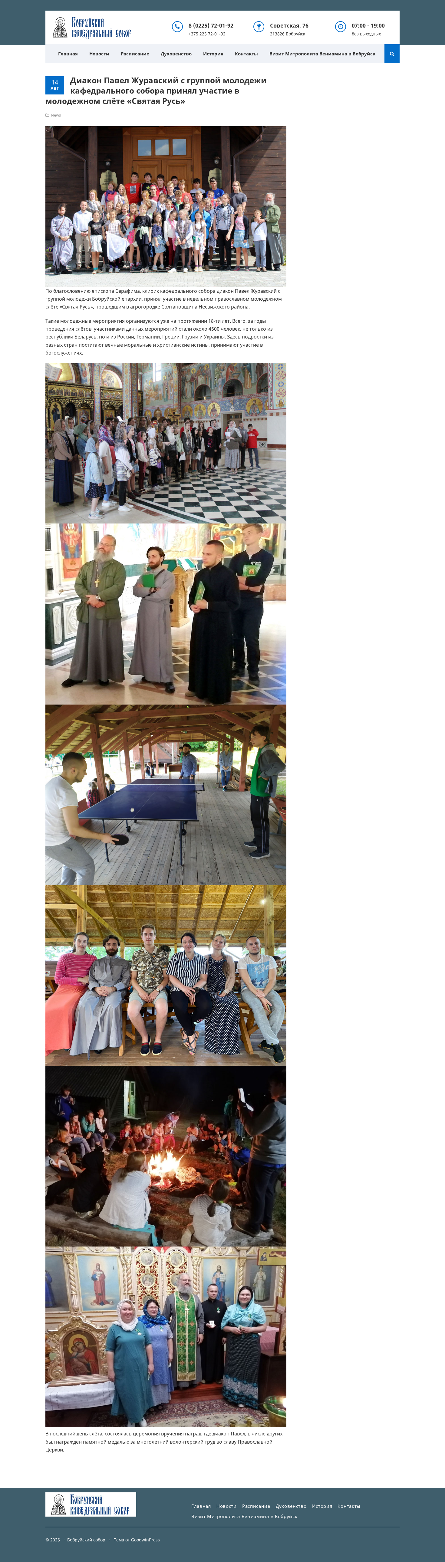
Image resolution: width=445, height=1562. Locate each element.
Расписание (135, 54)
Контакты (246, 54)
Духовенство (176, 54)
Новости (99, 54)
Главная (68, 54)
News (56, 115)
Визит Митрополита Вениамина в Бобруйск (322, 54)
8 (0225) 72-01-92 (211, 25)
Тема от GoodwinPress (137, 1540)
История (213, 54)
